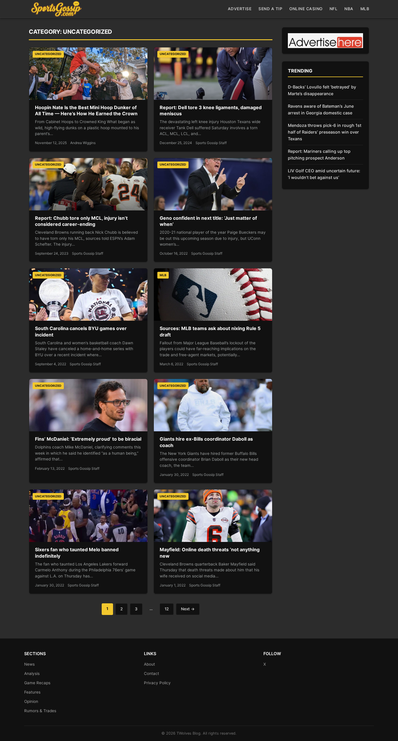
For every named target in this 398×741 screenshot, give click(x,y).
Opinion (31, 701)
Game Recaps (37, 682)
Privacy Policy (157, 682)
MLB (364, 8)
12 (167, 609)
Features (32, 692)
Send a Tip (270, 8)
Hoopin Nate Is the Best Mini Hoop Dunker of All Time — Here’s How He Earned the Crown (86, 110)
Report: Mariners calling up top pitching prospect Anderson (319, 154)
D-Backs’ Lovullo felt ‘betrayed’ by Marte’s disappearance (322, 90)
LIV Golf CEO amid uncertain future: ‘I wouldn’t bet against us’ (324, 174)
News (29, 664)
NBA (348, 8)
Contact (151, 673)
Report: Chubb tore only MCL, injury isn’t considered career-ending (81, 221)
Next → (188, 609)
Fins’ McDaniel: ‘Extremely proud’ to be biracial (88, 439)
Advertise (240, 8)
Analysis (32, 673)
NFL (334, 8)
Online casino (306, 8)
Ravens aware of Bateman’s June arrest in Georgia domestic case (321, 109)
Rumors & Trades (40, 710)
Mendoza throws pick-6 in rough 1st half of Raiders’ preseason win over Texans (324, 132)
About (149, 664)
